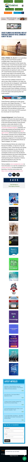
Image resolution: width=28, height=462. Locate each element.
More (23, 390)
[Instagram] (18, 174)
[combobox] (17, 13)
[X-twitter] (14, 174)
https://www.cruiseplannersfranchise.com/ (12, 171)
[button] (22, 5)
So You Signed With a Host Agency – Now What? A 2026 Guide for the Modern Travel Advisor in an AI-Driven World (13, 417)
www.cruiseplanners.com (16, 164)
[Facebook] (10, 174)
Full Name (6, 428)
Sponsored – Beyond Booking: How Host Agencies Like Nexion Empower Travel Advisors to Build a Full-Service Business (13, 387)
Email (5, 434)
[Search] (23, 13)
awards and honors (6, 167)
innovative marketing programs (9, 127)
